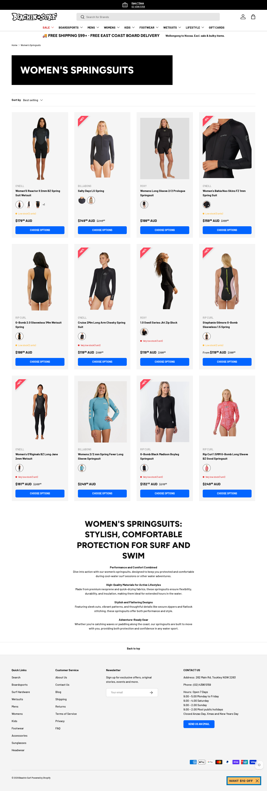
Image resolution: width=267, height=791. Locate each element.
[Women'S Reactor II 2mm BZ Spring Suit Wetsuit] (39, 148)
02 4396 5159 (138, 6)
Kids (14, 721)
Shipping (61, 699)
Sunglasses (19, 742)
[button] (253, 17)
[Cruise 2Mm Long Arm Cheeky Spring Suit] (102, 280)
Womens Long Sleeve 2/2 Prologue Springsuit (162, 193)
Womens (17, 713)
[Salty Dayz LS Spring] (102, 148)
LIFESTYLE (193, 27)
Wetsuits (17, 699)
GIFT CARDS (216, 27)
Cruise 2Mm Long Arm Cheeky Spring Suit (101, 324)
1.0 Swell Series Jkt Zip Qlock (158, 322)
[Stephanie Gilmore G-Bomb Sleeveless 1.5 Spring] (227, 280)
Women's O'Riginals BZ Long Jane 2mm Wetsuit (36, 456)
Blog (58, 692)
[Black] (82, 200)
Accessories (19, 735)
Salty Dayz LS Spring (91, 190)
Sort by (16, 99)
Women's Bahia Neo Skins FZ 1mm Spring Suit (224, 193)
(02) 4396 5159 (202, 684)
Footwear (18, 728)
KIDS (127, 27)
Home (14, 45)
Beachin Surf (25, 777)
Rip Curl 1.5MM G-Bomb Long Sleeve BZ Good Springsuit (225, 456)
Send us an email (199, 724)
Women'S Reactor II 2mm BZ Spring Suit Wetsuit (37, 193)
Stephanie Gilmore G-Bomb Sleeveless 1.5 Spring (220, 324)
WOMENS (110, 27)
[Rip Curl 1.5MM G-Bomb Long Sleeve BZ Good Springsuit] (227, 412)
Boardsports (20, 684)
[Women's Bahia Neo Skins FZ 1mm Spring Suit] (227, 148)
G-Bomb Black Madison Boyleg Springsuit (159, 456)
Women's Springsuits (31, 45)
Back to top (133, 648)
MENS (91, 27)
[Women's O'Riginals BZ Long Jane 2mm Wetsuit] (39, 412)
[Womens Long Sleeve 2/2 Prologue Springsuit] (164, 148)
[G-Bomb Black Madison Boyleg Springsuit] (164, 412)
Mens (15, 706)
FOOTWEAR (146, 27)
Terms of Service (66, 713)
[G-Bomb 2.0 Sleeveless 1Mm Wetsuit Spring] (39, 280)
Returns (60, 706)
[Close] (257, 780)
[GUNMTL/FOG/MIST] (28, 204)
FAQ (57, 728)
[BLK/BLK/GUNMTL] (37, 204)
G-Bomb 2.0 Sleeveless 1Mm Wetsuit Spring (38, 324)
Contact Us (62, 684)
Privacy (60, 721)
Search (16, 677)
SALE (46, 27)
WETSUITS (170, 27)
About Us (61, 677)
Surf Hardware (21, 692)
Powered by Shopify (41, 777)
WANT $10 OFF (241, 781)
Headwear (18, 750)
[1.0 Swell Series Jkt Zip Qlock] (164, 280)
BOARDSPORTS (69, 27)
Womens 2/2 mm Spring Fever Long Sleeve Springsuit (100, 456)
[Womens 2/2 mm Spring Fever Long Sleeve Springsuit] (102, 412)
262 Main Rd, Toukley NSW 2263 (216, 677)
